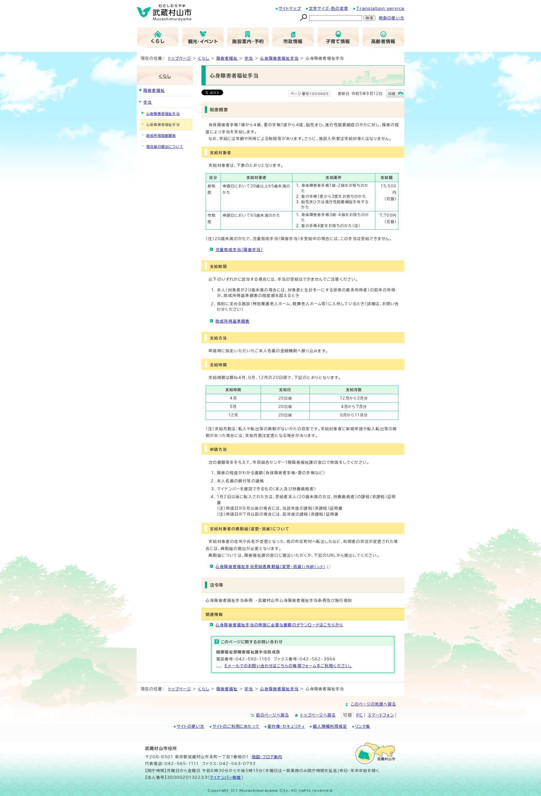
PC (359, 715)
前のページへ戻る (272, 715)
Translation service (380, 8)
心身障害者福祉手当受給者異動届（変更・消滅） (270, 567)
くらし (203, 58)
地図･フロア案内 (267, 757)
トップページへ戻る (318, 715)
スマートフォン (381, 715)
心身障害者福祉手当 (279, 58)
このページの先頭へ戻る (373, 704)
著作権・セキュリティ (286, 726)
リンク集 (362, 726)
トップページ (179, 58)
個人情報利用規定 (330, 726)
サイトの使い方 (190, 726)
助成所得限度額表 (161, 135)
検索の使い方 (391, 18)
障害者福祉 (227, 58)
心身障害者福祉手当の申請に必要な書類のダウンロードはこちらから (279, 625)
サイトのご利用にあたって (236, 726)
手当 (249, 58)
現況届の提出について (164, 146)
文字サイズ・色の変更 (328, 8)
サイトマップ (290, 8)
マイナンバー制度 (225, 777)
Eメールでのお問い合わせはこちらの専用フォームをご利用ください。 (288, 666)
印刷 (392, 93)
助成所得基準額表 (233, 321)
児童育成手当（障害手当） (239, 250)
